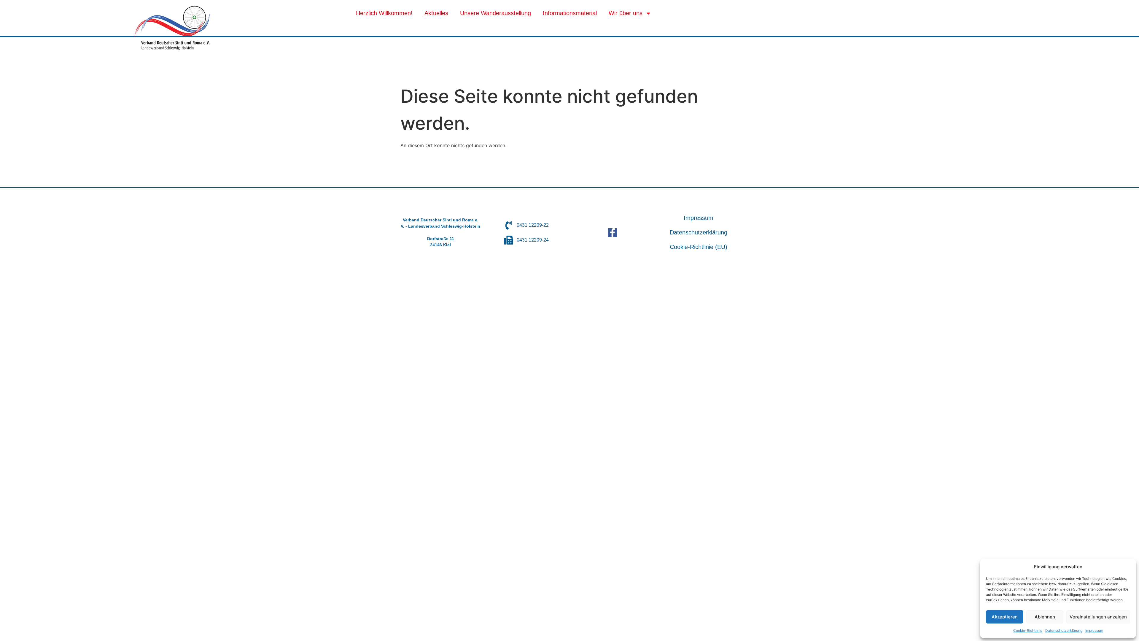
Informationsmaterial (570, 13)
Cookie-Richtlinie (1027, 630)
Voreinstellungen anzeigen (1098, 617)
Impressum (1094, 630)
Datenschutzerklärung (1063, 630)
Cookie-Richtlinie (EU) (698, 247)
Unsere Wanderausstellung (495, 13)
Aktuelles (436, 13)
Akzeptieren (1005, 617)
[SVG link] (172, 28)
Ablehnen (1045, 617)
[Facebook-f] (612, 232)
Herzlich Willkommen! (384, 13)
